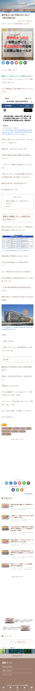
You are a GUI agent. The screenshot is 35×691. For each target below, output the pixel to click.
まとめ (8, 206)
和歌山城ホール (8, 428)
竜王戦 (29, 428)
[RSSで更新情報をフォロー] (22, 490)
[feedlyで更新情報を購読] (17, 490)
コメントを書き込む (17, 642)
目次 (14, 197)
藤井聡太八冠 (7, 434)
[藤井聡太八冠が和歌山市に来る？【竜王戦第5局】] (12, 62)
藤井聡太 (22, 431)
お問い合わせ (7, 671)
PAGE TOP (18, 656)
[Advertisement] (17, 458)
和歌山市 (17, 428)
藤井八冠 (15, 431)
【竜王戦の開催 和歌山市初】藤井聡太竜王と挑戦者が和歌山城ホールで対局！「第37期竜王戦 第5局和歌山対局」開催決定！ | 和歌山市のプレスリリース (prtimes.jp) (17, 131)
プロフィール (7, 675)
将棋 (5, 425)
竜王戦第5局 (7, 431)
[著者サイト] (13, 490)
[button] (31, 367)
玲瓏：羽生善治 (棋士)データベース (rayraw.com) (17, 250)
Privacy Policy (7, 667)
